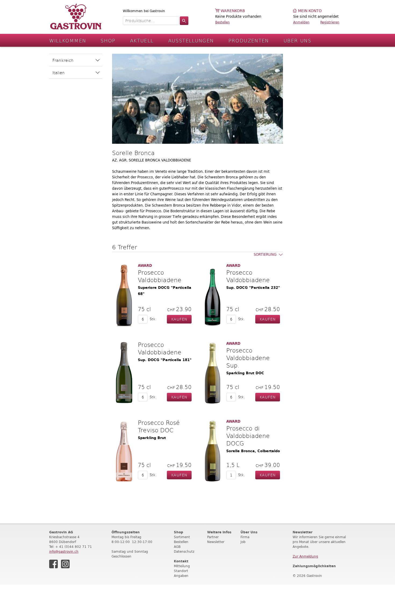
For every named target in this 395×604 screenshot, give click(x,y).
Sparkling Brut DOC (245, 373)
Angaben (181, 575)
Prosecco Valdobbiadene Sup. (248, 357)
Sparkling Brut (152, 438)
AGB (177, 546)
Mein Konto (310, 11)
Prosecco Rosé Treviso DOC (159, 426)
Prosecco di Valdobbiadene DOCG (248, 435)
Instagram (65, 564)
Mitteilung (182, 566)
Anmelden (301, 22)
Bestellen (222, 22)
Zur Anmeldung (305, 556)
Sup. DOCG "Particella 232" (253, 287)
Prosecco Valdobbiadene (159, 276)
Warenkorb (233, 11)
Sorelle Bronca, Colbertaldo (253, 451)
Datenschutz (184, 551)
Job (243, 541)
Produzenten (248, 40)
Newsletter (215, 541)
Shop (108, 40)
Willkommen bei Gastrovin (144, 10)
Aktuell (142, 40)
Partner (213, 537)
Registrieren (329, 22)
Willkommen (67, 40)
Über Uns (297, 40)
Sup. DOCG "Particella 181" (165, 360)
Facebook (53, 564)
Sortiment (182, 537)
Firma (244, 537)
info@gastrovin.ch (63, 551)
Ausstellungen (191, 40)
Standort (181, 570)
